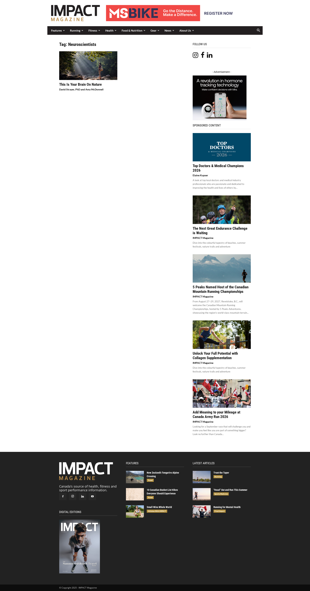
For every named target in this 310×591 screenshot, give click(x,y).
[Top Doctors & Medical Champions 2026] (222, 147)
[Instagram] (72, 496)
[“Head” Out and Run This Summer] (202, 494)
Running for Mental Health (227, 507)
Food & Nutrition (132, 30)
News (168, 30)
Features (56, 30)
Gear (153, 30)
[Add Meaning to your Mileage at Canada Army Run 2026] (222, 393)
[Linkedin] (82, 496)
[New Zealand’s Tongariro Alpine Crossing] (135, 477)
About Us (185, 30)
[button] (258, 30)
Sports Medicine (221, 494)
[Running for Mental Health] (202, 511)
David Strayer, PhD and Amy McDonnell (81, 89)
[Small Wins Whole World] (135, 511)
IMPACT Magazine (203, 237)
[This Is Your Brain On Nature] (88, 65)
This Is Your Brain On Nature (80, 84)
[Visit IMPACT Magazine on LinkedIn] (209, 56)
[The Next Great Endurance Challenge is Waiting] (222, 209)
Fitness (92, 30)
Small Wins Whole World (159, 507)
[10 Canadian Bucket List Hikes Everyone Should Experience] (135, 494)
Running (75, 30)
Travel (150, 480)
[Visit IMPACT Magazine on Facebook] (203, 56)
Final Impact (220, 511)
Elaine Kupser (200, 175)
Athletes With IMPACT (157, 511)
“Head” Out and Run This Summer (230, 489)
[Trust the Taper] (202, 477)
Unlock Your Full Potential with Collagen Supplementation (215, 355)
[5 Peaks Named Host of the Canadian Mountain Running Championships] (222, 268)
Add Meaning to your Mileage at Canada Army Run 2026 (216, 414)
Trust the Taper (221, 472)
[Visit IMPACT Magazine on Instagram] (195, 56)
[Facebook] (62, 496)
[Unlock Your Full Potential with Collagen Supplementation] (222, 334)
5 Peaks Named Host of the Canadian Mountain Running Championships (220, 289)
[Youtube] (92, 496)
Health (109, 30)
